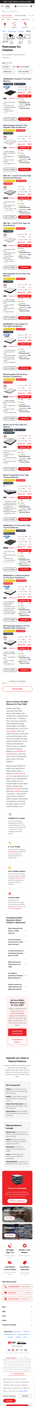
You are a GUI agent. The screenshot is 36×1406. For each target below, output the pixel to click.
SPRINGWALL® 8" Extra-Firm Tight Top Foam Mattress (16, 526)
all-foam (17, 791)
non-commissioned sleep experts (16, 1013)
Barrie (25, 1337)
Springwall (18, 789)
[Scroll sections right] (33, 15)
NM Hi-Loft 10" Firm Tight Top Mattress (15, 426)
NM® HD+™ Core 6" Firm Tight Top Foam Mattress (16, 224)
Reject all (25, 1396)
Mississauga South (9, 1334)
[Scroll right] (33, 19)
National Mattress (11, 1358)
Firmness (16, 19)
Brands (31, 15)
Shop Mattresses (6, 15)
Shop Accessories (20, 15)
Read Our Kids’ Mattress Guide (17, 1032)
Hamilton (18, 1337)
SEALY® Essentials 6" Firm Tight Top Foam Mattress (16, 476)
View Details (25, 119)
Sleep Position (26, 19)
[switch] (13, 67)
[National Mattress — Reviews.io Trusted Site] (21, 1342)
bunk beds (11, 851)
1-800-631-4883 (19, 1373)
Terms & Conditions (19, 1353)
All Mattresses (12, 31)
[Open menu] (2, 6)
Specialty (21, 31)
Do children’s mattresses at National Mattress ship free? (15, 975)
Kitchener (10, 1337)
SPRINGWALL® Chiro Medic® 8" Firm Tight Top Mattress (15, 325)
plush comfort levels (17, 878)
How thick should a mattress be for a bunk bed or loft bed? (15, 942)
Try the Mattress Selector (17, 1041)
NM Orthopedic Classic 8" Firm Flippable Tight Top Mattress (15, 126)
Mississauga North (23, 1334)
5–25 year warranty (15, 908)
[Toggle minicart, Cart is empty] (31, 6)
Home (4, 31)
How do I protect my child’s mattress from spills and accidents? (15, 987)
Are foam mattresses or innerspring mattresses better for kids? (16, 953)
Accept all (9, 1400)
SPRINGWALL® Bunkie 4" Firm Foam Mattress (17, 80)
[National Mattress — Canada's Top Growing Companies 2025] (12, 1342)
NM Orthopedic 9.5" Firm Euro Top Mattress (16, 275)
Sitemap (27, 1353)
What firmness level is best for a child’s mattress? (15, 930)
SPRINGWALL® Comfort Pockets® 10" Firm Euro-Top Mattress (16, 577)
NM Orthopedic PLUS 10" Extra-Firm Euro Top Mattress (15, 375)
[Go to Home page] (7, 6)
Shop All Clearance (17, 1201)
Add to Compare (10, 119)
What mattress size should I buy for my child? (14, 964)
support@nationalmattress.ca (17, 1375)
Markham (26, 1331)
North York (17, 1331)
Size (2, 19)
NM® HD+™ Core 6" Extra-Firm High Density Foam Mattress (17, 177)
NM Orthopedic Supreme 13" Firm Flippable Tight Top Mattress (16, 627)
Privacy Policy (23, 1391)
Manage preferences (9, 1396)
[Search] (3, 11)
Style (8, 19)
